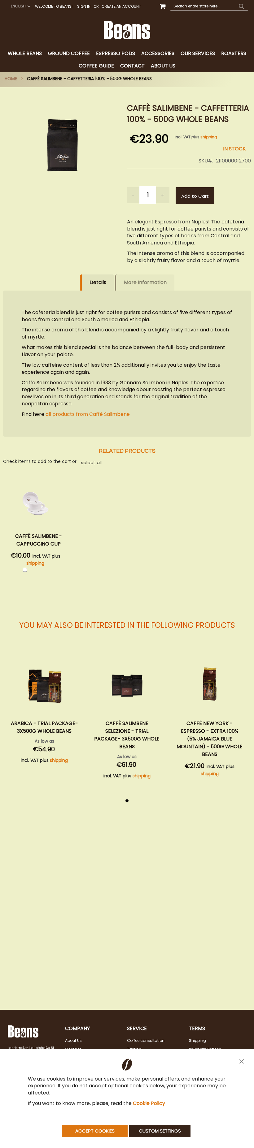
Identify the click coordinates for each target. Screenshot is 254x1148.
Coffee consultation (145, 1040)
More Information (145, 282)
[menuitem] (25, 54)
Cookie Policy (149, 1103)
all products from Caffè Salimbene (87, 414)
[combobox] (209, 6)
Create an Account (121, 6)
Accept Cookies (95, 1131)
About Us (73, 1040)
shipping (208, 137)
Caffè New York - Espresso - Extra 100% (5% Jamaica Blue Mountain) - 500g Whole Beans (127, 739)
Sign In (83, 6)
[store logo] (127, 30)
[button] (19, 6)
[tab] (127, 59)
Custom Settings (160, 1131)
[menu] (127, 59)
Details (98, 282)
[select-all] (91, 462)
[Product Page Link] (44, 684)
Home (11, 78)
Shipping (197, 1040)
